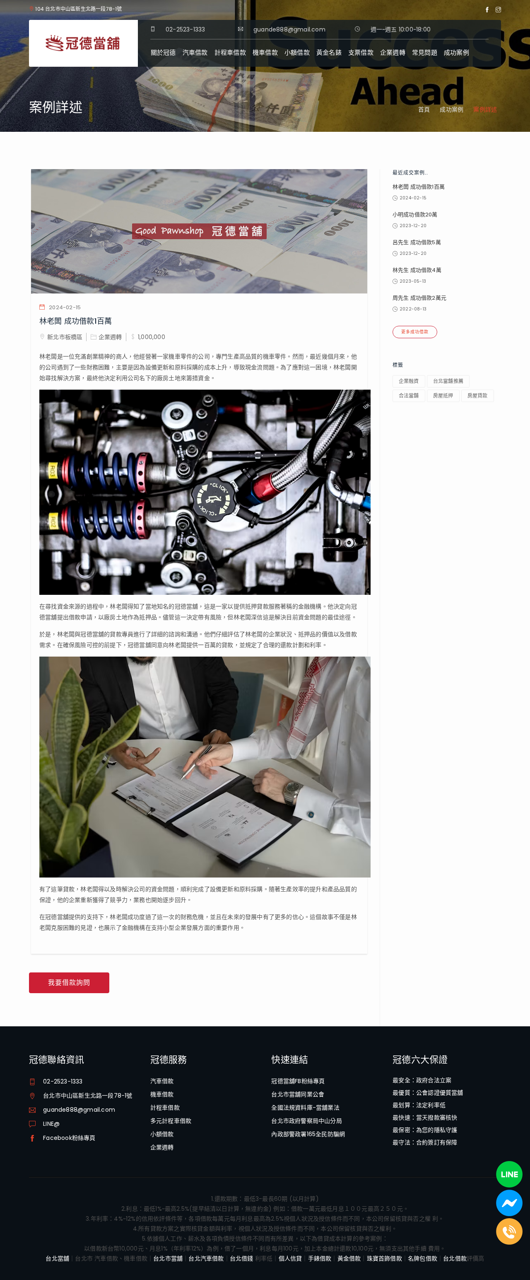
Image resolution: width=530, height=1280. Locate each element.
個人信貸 (290, 1258)
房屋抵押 (443, 395)
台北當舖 (57, 1258)
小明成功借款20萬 (415, 214)
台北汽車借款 (206, 1258)
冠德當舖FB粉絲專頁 (298, 1081)
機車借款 (265, 52)
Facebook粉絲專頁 (69, 1138)
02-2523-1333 (185, 29)
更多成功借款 (415, 332)
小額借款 (297, 52)
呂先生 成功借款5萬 (417, 242)
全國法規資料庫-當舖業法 (305, 1107)
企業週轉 (392, 52)
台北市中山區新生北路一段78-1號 (87, 1095)
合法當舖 (409, 395)
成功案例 (456, 52)
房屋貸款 (477, 395)
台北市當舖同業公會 (297, 1094)
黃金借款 (349, 1258)
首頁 (424, 109)
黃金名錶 (329, 52)
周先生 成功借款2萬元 (419, 298)
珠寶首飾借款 (384, 1258)
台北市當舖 (168, 1258)
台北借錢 (241, 1258)
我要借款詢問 (69, 982)
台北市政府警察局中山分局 (306, 1121)
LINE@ (51, 1124)
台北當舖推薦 (448, 381)
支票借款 (360, 52)
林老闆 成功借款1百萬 (419, 187)
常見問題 (424, 52)
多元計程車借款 (170, 1121)
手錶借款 (320, 1258)
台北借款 (455, 1258)
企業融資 (409, 381)
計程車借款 (230, 52)
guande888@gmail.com (79, 1109)
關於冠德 (163, 52)
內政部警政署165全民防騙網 (308, 1134)
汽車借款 (195, 52)
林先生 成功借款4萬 (417, 270)
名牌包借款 (422, 1258)
